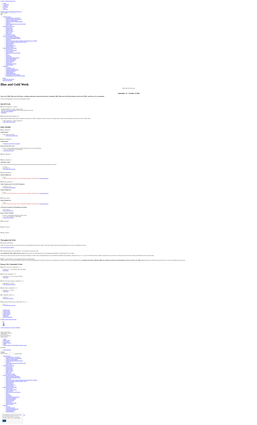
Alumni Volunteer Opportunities (12, 37)
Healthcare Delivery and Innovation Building (15, 75)
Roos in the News (9, 31)
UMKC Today (9, 32)
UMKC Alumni (6, 340)
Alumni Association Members (12, 69)
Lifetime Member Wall (10, 73)
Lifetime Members (10, 72)
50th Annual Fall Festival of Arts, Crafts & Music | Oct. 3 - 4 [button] (14, 301)
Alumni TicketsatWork (10, 60)
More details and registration (9, 122)
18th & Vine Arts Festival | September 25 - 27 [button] (11, 267)
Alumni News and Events (8, 26)
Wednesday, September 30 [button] (7, 181)
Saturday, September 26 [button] (6, 139)
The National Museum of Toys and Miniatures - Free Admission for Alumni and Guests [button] (19, 251)
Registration (3, 112)
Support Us (5, 66)
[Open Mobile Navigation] (1, 14)
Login (4, 8)
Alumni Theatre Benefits (11, 58)
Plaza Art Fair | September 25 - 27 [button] (8, 274)
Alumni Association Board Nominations (14, 21)
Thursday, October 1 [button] (5, 198)
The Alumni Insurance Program (12, 57)
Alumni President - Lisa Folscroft (13, 18)
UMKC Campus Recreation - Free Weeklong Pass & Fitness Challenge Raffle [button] (17, 259)
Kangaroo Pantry (12, 110)
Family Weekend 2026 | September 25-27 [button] (10, 116)
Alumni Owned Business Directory (13, 38)
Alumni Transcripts (10, 61)
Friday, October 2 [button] (5, 221)
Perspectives (8, 33)
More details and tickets (8, 298)
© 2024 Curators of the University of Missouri (10, 327)
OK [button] (4, 420)
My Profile (5, 7)
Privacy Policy (9, 25)
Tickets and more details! (8, 150)
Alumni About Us (7, 16)
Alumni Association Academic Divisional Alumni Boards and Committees (21, 40)
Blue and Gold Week (10, 34)
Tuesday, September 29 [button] (6, 172)
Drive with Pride (9, 51)
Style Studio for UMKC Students (13, 74)
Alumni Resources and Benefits (10, 48)
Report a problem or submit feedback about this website (15, 345)
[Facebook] (3, 321)
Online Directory (9, 44)
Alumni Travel (9, 62)
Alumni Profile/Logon (10, 45)
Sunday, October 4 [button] (5, 232)
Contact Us (5, 5)
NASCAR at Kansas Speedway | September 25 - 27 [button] (12, 281)
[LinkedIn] (3, 324)
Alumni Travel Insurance (11, 63)
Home (4, 78)
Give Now (5, 9)
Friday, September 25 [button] (6, 129)
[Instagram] (3, 322)
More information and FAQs (7, 111)
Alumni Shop (9, 56)
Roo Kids (8, 55)
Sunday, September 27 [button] (6, 154)
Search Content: (4, 13)
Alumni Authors (9, 49)
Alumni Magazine (7, 349)
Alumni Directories (10, 43)
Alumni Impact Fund (10, 68)
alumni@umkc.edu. (44, 178)
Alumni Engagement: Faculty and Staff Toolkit (16, 24)
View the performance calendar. (7, 247)
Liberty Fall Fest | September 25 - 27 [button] (9, 288)
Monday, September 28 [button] (6, 159)
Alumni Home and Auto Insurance (13, 52)
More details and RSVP (8, 210)
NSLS (7, 54)
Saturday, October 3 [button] (5, 227)
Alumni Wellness (9, 65)
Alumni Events (9, 27)
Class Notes (8, 39)
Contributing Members (10, 71)
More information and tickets (9, 284)
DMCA (4, 344)
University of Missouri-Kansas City (8, 1)
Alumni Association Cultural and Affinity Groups (16, 42)
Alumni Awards (9, 28)
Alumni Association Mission (12, 20)
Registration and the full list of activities (11, 143)
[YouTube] (3, 325)
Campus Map (6, 4)
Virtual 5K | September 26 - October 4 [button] (9, 106)
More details (5, 270)
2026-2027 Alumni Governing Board (14, 19)
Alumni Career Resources (11, 50)
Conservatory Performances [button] (7, 243)
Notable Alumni (9, 30)
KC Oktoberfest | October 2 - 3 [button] (8, 295)
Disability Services (7, 342)
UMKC (4, 3)
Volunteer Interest (9, 46)
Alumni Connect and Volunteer (9, 36)
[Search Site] (15, 13)
